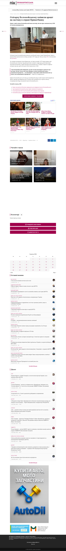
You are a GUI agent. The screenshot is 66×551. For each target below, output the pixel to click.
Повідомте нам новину (34, 224)
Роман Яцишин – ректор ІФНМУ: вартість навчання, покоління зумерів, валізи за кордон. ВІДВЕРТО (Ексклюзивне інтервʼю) (31, 430)
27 (19, 270)
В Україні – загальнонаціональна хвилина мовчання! (24, 320)
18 (52, 264)
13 (19, 264)
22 (33, 267)
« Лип (11, 272)
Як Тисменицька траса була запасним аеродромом (23, 457)
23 (39, 267)
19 (13, 267)
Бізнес (18, 13)
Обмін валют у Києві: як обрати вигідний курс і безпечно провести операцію (30, 336)
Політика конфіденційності (33, 542)
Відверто (13, 427)
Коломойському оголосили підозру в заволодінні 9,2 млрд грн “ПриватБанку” (32, 92)
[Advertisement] (28, 198)
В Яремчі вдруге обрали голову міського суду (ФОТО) (24, 286)
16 (39, 264)
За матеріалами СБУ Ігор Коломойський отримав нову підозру (28, 90)
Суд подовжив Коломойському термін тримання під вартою (28, 89)
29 (33, 270)
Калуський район (14, 290)
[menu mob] (56, 3)
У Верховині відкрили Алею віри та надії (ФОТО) (23, 309)
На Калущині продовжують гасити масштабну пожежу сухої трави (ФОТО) (21, 176)
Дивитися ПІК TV (34, 232)
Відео (12, 416)
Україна (15, 13)
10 (46, 261)
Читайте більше (33, 366)
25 (52, 267)
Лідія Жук (25, 140)
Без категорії (13, 279)
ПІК (47, 57)
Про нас (33, 544)
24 (46, 267)
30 (39, 270)
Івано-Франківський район (16, 353)
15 (33, 264)
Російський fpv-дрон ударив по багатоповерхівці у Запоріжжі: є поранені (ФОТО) (31, 349)
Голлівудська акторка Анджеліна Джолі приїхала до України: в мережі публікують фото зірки (31, 343)
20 (19, 267)
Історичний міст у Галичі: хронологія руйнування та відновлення (27, 393)
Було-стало (14, 391)
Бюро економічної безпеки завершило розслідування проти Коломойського (32, 87)
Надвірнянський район (16, 284)
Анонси (13, 407)
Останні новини (17, 275)
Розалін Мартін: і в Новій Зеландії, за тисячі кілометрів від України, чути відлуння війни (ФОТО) (29, 376)
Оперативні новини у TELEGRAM (33, 96)
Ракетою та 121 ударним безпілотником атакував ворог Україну (38, 10)
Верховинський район (16, 308)
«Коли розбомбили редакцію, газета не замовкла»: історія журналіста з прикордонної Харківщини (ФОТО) (28, 438)
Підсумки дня (34, 228)
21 (26, 267)
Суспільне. (14, 58)
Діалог (13, 369)
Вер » (54, 272)
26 (13, 270)
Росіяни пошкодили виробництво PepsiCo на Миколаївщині (26, 314)
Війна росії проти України (16, 295)
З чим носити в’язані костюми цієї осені (21, 280)
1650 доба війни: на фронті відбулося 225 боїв (22, 331)
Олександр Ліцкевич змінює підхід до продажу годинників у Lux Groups (29, 325)
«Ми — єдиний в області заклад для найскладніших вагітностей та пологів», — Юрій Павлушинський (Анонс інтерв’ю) (30, 410)
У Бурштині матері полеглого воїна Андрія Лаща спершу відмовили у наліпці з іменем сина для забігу (30, 355)
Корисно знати (14, 301)
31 (46, 270)
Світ (12, 340)
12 (13, 264)
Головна (11, 13)
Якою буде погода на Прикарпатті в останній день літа (24, 361)
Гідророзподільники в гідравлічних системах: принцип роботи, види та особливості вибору (28, 303)
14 (26, 264)
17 (46, 264)
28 (26, 270)
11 (52, 261)
